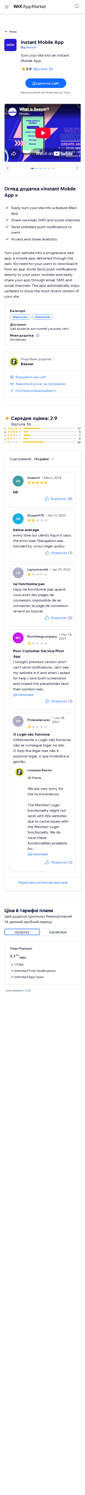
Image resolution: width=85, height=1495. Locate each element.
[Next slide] (77, 168)
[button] (38, 335)
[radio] (22, 932)
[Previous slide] (7, 168)
